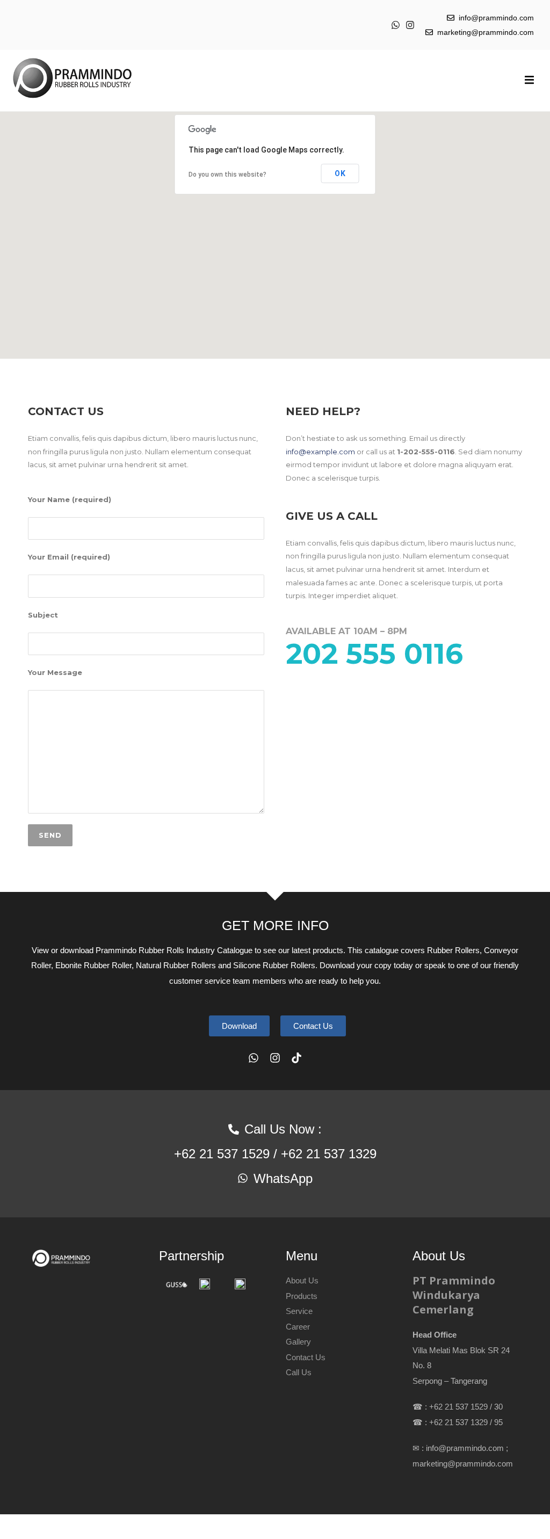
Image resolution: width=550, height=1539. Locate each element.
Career (298, 1326)
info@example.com (320, 451)
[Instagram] (410, 25)
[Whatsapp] (395, 25)
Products (301, 1296)
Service (299, 1311)
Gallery (298, 1341)
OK (340, 173)
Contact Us (305, 1357)
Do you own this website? (227, 174)
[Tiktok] (296, 1057)
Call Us (299, 1372)
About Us (302, 1280)
